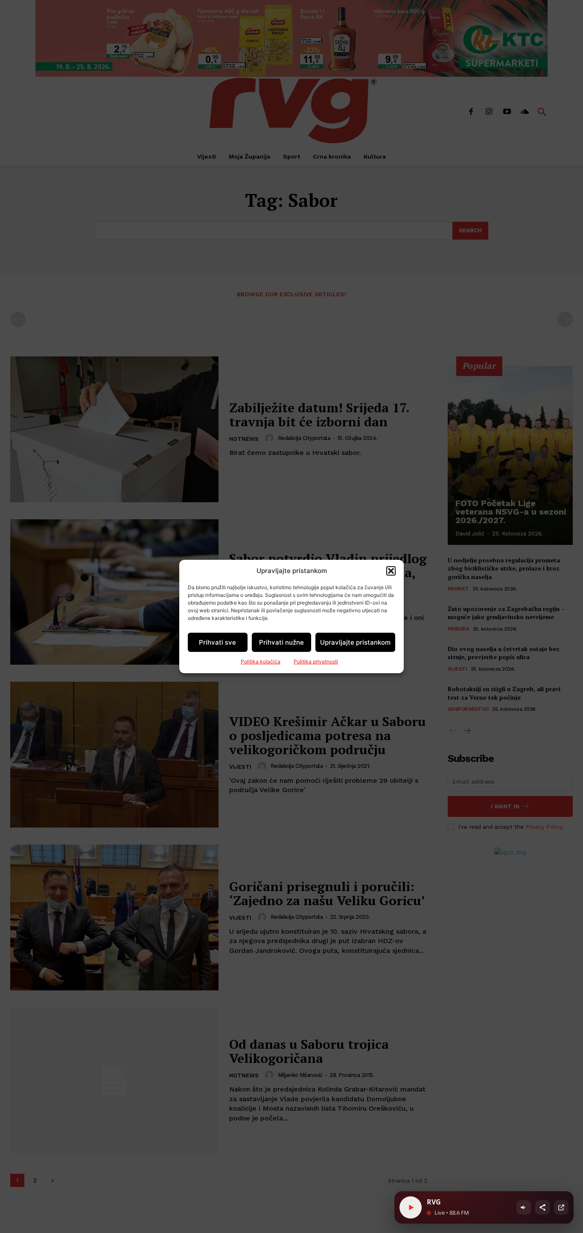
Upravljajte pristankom (355, 642)
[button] (391, 571)
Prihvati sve (217, 642)
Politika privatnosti (316, 661)
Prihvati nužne (281, 642)
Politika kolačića (260, 661)
